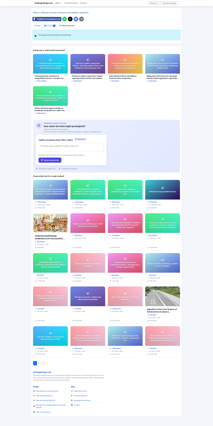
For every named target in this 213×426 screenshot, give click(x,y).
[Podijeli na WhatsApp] (64, 19)
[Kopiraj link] (81, 19)
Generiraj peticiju (51, 160)
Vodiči (36, 386)
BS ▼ (60, 3)
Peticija (37, 25)
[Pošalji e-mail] (76, 19)
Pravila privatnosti (66, 25)
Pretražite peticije (71, 3)
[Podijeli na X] (70, 19)
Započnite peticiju (170, 3)
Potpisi (50, 25)
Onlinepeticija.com (44, 3)
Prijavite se (154, 3)
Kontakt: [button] (83, 3)
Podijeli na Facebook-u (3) (48, 19)
